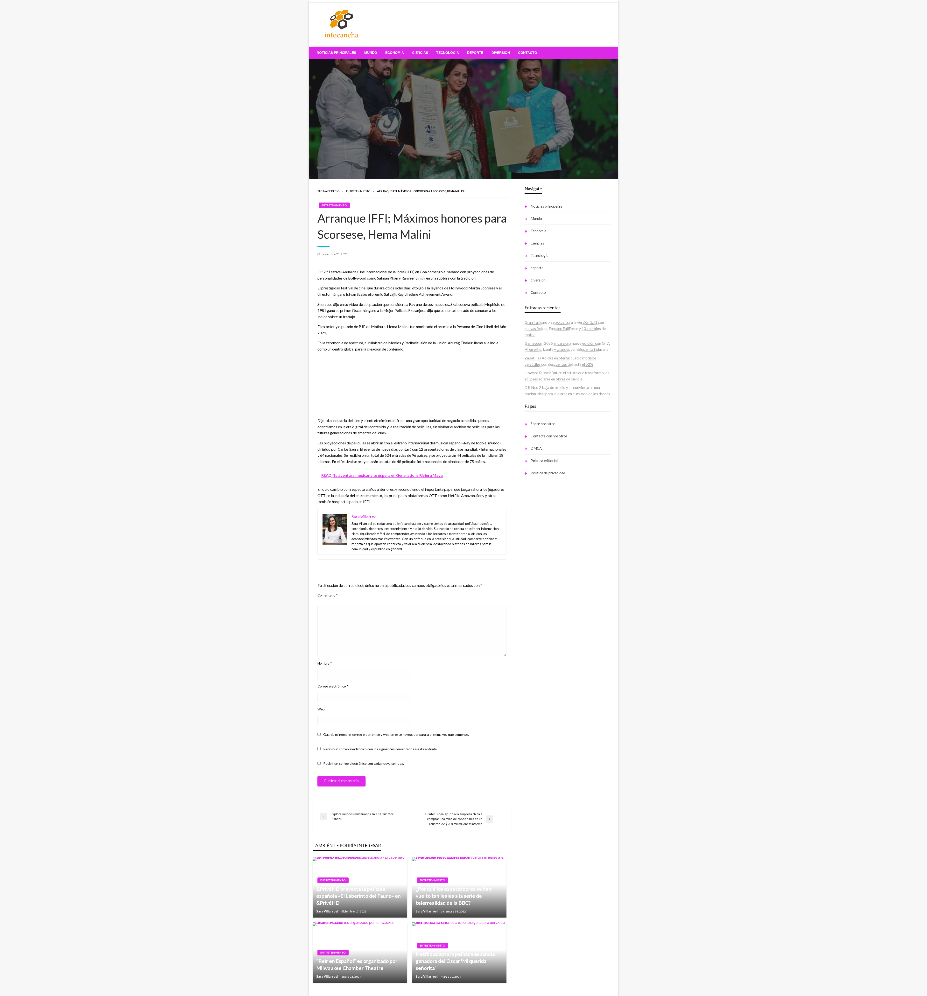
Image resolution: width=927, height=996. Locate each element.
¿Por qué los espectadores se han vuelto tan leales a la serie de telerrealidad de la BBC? (453, 896)
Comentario (327, 595)
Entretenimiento (358, 191)
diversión (501, 53)
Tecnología (447, 53)
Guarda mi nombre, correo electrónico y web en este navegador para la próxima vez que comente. (396, 734)
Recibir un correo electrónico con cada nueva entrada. (363, 763)
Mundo (370, 53)
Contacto (527, 53)
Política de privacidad (548, 473)
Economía (394, 53)
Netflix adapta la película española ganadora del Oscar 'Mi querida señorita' (455, 961)
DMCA (536, 448)
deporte (475, 53)
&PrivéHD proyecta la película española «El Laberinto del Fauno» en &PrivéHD (358, 896)
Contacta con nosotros (549, 436)
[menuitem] (336, 53)
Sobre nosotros (543, 423)
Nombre (324, 663)
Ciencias (420, 53)
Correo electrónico (332, 686)
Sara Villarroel (327, 911)
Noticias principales (336, 53)
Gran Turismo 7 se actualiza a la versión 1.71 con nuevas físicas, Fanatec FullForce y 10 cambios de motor (565, 328)
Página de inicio (328, 191)
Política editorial (544, 460)
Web (321, 709)
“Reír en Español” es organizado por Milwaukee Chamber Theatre (356, 964)
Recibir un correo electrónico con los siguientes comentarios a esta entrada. (380, 749)
